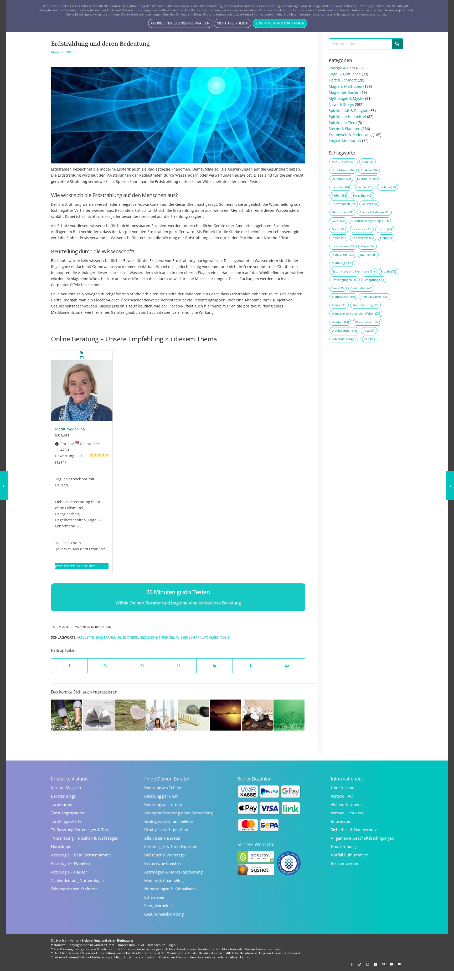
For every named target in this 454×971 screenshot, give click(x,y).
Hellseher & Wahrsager (165, 854)
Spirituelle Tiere (343, 122)
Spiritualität (361, 288)
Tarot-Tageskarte (66, 821)
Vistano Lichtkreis (347, 812)
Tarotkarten (61, 804)
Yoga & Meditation (345, 140)
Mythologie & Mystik (346, 98)
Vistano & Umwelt (347, 804)
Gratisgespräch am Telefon (168, 821)
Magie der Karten (344, 92)
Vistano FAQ (342, 796)
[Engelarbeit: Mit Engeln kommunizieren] (450, 485)
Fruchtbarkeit (343, 204)
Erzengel (364, 187)
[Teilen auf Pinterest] (178, 666)
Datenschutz (156, 945)
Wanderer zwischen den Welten (356, 313)
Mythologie (342, 263)
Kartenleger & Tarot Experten (170, 846)
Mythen (368, 254)
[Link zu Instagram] (368, 964)
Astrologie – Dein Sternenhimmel (81, 854)
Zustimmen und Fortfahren (280, 23)
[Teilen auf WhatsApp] (142, 666)
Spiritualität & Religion (348, 110)
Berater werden (345, 863)
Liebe (386, 238)
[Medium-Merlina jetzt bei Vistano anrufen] (81, 387)
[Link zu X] (375, 964)
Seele (338, 288)
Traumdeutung (365, 305)
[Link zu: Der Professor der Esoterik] (161, 715)
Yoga (369, 330)
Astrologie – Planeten (70, 863)
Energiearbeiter (158, 905)
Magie (367, 246)
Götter (339, 229)
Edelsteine (366, 179)
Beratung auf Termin (163, 804)
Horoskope (61, 846)
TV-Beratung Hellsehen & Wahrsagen (84, 838)
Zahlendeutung (345, 339)
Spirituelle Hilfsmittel (347, 116)
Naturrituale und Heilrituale (353, 271)
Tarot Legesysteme (68, 812)
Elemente (341, 187)
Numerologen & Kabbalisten (170, 888)
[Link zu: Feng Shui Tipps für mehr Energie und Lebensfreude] (193, 715)
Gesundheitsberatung (164, 914)
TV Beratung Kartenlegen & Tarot (81, 829)
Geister (369, 204)
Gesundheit (150, 637)
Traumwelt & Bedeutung (350, 134)
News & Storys (62, 52)
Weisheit (340, 322)
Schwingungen (344, 280)
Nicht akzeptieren (232, 23)
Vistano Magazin (66, 787)
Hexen (385, 229)
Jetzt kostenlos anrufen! (76, 565)
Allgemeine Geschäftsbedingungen (362, 838)
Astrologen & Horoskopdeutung (173, 872)
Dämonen (341, 179)
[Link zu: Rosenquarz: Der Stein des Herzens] (130, 715)
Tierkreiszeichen (374, 297)
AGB (140, 945)
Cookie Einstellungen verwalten (180, 23)
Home (73, 940)
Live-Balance (343, 246)
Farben (339, 195)
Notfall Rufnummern (350, 854)
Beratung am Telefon (163, 787)
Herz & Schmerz (343, 80)
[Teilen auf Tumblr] (251, 666)
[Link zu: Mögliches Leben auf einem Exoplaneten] (225, 715)
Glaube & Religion (374, 212)
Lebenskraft (363, 238)
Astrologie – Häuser (69, 872)
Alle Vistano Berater (162, 838)
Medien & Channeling (164, 880)
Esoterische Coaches (162, 863)
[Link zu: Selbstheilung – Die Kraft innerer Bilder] (66, 715)
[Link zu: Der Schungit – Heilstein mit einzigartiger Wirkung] (257, 715)
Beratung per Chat (161, 796)
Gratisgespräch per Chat (166, 829)
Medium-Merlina (70, 429)
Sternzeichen (343, 297)
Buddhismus (343, 170)
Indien (339, 238)
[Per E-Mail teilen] (287, 666)
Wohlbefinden (216, 637)
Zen (369, 339)
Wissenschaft (188, 637)
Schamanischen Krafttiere (74, 888)
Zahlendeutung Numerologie (77, 880)
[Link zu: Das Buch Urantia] (98, 715)
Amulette (85, 637)
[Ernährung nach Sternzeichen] (4, 485)
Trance (339, 305)
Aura (367, 162)
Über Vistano (342, 787)
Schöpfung (374, 280)
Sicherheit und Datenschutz (367, 14)
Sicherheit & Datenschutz (353, 829)
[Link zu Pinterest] (383, 964)
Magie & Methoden (345, 86)
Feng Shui (362, 195)
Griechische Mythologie (370, 221)
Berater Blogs (63, 796)
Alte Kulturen (343, 162)
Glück (338, 221)
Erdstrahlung (108, 637)
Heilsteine (361, 229)
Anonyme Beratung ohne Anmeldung (178, 812)
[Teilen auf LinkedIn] (215, 666)
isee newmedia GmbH (99, 945)
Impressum (341, 821)
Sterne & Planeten (344, 128)
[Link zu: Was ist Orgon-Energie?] (289, 715)
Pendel (168, 637)
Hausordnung (343, 846)
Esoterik (130, 637)
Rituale (388, 271)
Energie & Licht (342, 67)
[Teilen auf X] (106, 666)
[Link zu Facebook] (352, 964)
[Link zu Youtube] (391, 964)
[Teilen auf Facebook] (69, 666)
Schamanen (155, 897)
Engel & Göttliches (345, 73)
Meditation (343, 254)
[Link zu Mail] (399, 964)
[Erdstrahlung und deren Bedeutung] (178, 115)
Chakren (369, 170)
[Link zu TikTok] (360, 964)
